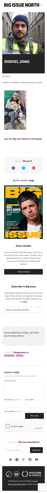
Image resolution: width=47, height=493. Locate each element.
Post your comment (34, 417)
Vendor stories (8, 82)
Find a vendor (23, 272)
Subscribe (36, 450)
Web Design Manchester (16, 484)
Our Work (6, 76)
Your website (13, 411)
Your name (12, 400)
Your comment (10, 381)
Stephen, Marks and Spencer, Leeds (28, 82)
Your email (29, 400)
